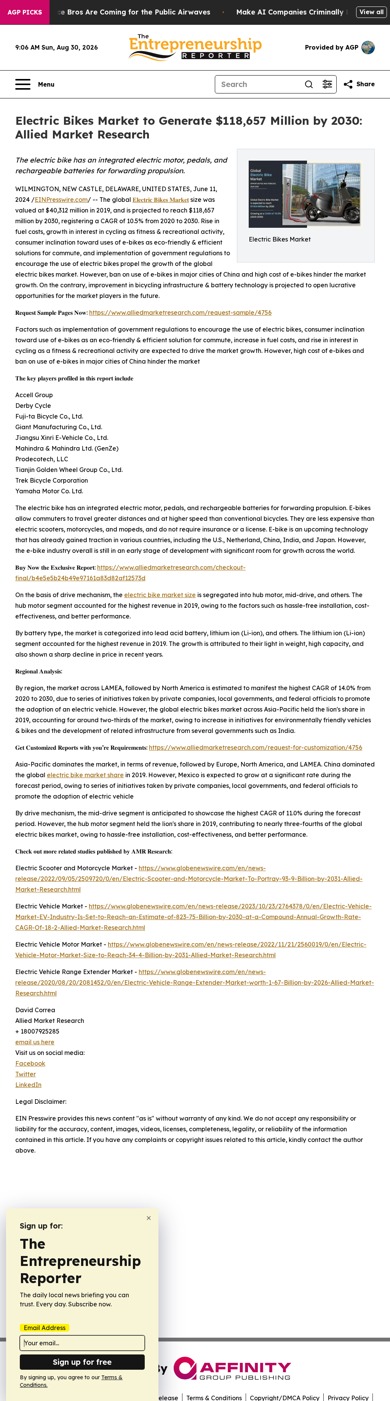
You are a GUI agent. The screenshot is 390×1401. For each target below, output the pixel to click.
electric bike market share (85, 775)
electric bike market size (160, 595)
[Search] (309, 84)
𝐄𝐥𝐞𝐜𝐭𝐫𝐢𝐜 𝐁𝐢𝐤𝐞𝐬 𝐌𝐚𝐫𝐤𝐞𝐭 (161, 199)
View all (372, 12)
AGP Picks (25, 12)
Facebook (30, 1063)
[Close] (148, 1218)
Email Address (45, 1328)
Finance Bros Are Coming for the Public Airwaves (124, 12)
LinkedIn (28, 1085)
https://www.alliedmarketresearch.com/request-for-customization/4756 (255, 747)
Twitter (25, 1074)
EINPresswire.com (61, 199)
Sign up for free (82, 1362)
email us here (34, 1042)
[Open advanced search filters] (327, 84)
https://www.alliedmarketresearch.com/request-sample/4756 (180, 312)
